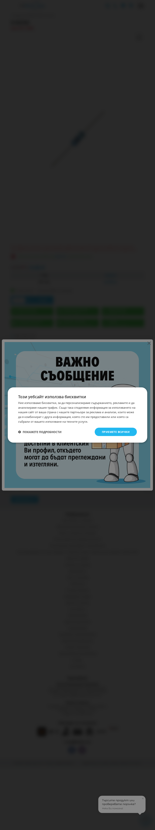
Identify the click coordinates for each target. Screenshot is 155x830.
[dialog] (77, 415)
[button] (39, 432)
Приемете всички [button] (116, 431)
